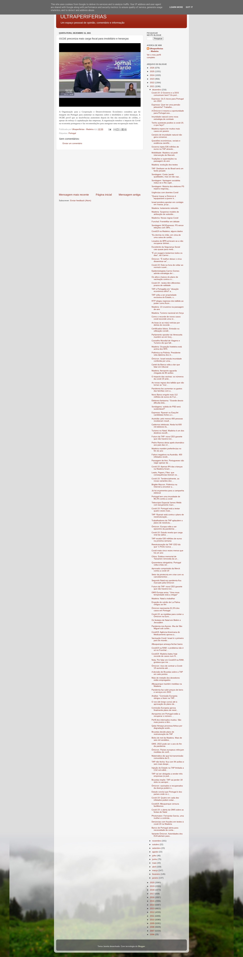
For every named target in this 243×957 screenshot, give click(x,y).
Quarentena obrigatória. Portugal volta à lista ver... (166, 564)
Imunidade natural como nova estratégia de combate (165, 118)
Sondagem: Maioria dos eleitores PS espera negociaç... (168, 187)
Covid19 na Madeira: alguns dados (167, 231)
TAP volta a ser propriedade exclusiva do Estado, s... (164, 296)
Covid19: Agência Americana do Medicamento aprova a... (166, 633)
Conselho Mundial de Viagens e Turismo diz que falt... (166, 342)
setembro (156, 848)
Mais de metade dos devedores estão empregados (166, 679)
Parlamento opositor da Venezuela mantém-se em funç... (167, 336)
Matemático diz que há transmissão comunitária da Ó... (167, 757)
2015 (152, 901)
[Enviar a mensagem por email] (114, 129)
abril (154, 867)
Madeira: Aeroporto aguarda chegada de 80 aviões (164, 372)
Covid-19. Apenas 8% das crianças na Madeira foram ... (167, 468)
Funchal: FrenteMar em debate (165, 222)
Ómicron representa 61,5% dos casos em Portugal (165, 609)
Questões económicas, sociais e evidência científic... (166, 142)
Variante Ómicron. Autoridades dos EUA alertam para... (167, 835)
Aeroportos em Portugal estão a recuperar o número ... (166, 715)
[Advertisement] (100, 171)
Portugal (72, 133)
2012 (152, 912)
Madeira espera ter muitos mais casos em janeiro (166, 130)
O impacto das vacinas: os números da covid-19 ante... (168, 378)
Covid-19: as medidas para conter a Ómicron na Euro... (168, 615)
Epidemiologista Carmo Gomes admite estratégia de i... (165, 272)
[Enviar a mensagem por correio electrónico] (110, 129)
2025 (152, 71)
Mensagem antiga (129, 194)
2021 (152, 86)
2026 (152, 68)
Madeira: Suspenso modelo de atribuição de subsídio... (165, 213)
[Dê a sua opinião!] (117, 129)
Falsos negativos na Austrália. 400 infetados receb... (167, 456)
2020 (152, 883)
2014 (152, 905)
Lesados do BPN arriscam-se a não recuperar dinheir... (167, 242)
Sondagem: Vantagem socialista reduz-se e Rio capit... (166, 181)
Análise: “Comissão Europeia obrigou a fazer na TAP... (164, 697)
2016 (152, 897)
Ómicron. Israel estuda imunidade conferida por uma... (167, 360)
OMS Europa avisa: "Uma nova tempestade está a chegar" (165, 593)
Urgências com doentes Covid (165, 192)
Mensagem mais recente (74, 194)
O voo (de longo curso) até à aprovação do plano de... (164, 703)
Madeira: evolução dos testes (165, 165)
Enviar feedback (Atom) (80, 200)
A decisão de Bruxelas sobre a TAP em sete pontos (167, 673)
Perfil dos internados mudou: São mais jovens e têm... (166, 721)
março (155, 870)
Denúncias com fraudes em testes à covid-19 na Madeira (168, 823)
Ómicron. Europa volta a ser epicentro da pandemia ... (164, 528)
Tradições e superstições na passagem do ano (164, 160)
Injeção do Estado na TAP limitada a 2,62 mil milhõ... (168, 769)
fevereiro (156, 874)
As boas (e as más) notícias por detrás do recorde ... (166, 324)
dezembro (157, 90)
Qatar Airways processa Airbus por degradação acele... (167, 727)
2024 (152, 75)
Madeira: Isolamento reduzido (165, 208)
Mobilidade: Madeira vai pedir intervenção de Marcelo (165, 154)
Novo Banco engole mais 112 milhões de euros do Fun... (165, 396)
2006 (152, 934)
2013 (152, 908)
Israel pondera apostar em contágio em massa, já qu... (167, 203)
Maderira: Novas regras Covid (165, 218)
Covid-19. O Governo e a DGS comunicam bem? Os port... (165, 94)
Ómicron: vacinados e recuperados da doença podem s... (167, 787)
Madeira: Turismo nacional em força (168, 313)
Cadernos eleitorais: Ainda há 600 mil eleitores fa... (167, 426)
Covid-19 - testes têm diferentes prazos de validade (166, 284)
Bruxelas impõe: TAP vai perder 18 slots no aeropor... (167, 781)
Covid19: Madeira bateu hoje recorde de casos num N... (164, 655)
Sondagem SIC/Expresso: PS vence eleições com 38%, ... (168, 226)
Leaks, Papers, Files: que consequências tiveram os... (165, 474)
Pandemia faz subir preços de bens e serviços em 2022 (167, 691)
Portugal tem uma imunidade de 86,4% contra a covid (166, 498)
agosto (155, 852)
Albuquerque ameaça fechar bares (167, 644)
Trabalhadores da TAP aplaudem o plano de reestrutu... (167, 521)
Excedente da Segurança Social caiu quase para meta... (166, 248)
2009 (152, 923)
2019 (152, 886)
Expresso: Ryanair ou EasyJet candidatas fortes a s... (165, 414)
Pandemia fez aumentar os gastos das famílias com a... (167, 390)
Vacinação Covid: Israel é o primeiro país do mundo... (168, 639)
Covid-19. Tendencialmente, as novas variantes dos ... (165, 480)
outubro (156, 844)
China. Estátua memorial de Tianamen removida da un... (165, 557)
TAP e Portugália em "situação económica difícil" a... (165, 290)
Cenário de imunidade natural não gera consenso (167, 136)
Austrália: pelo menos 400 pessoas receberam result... (167, 420)
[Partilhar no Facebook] (122, 129)
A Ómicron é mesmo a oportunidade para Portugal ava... (168, 112)
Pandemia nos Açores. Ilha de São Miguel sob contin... (167, 627)
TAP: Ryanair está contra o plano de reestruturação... (168, 516)
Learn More (176, 7)
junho (155, 859)
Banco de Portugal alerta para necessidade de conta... (165, 829)
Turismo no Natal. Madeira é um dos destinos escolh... (168, 432)
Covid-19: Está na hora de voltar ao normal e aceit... (167, 266)
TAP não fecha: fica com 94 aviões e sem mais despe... (168, 763)
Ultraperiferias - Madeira (156, 50)
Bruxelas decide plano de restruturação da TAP (163, 733)
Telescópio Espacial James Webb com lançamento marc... (166, 504)
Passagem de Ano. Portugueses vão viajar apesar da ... (168, 462)
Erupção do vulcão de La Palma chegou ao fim (166, 603)
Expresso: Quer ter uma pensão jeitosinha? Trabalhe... (166, 106)
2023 (152, 79)
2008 (152, 927)
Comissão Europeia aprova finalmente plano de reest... (165, 709)
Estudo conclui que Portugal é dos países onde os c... (167, 793)
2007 (152, 931)
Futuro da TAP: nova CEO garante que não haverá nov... (167, 438)
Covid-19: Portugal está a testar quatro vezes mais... (166, 509)
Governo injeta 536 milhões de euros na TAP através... (165, 148)
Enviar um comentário (72, 143)
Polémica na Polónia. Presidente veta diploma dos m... (166, 354)
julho (154, 856)
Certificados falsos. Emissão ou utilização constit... (165, 330)
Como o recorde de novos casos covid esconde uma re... (166, 318)
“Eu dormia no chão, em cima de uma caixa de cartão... (166, 236)
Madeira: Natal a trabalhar (163, 599)
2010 (152, 920)
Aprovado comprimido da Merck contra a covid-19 (166, 569)
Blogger (141, 946)
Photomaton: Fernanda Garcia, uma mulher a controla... (168, 817)
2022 (152, 83)
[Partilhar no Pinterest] (125, 129)
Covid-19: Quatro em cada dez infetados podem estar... (165, 799)
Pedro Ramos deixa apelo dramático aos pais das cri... (168, 444)
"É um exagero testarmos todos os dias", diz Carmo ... (167, 254)
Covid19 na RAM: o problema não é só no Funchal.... (168, 649)
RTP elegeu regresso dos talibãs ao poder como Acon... (168, 302)
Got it (189, 7)
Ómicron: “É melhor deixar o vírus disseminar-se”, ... (167, 260)
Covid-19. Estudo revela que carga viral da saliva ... (167, 533)
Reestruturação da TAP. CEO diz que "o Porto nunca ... (166, 545)
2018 (152, 890)
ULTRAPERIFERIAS (83, 16)
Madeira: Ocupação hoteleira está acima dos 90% (167, 348)
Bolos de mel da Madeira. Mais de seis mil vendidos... (167, 739)
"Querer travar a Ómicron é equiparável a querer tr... (164, 197)
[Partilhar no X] (120, 129)
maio (154, 863)
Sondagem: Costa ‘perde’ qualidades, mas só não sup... (166, 175)
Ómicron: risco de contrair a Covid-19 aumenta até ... (167, 667)
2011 (152, 916)
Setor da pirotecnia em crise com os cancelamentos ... (168, 576)
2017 (152, 894)
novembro (157, 841)
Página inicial (104, 194)
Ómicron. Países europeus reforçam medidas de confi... (168, 751)
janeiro (155, 878)
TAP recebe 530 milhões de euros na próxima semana (167, 540)
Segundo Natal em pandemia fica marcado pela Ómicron (166, 581)
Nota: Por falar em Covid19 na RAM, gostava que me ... (168, 661)
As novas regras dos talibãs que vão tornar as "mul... (168, 384)
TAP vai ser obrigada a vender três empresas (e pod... (167, 775)
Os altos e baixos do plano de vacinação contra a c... (165, 278)
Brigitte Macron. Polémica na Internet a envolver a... (164, 486)
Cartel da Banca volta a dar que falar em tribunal (166, 366)
